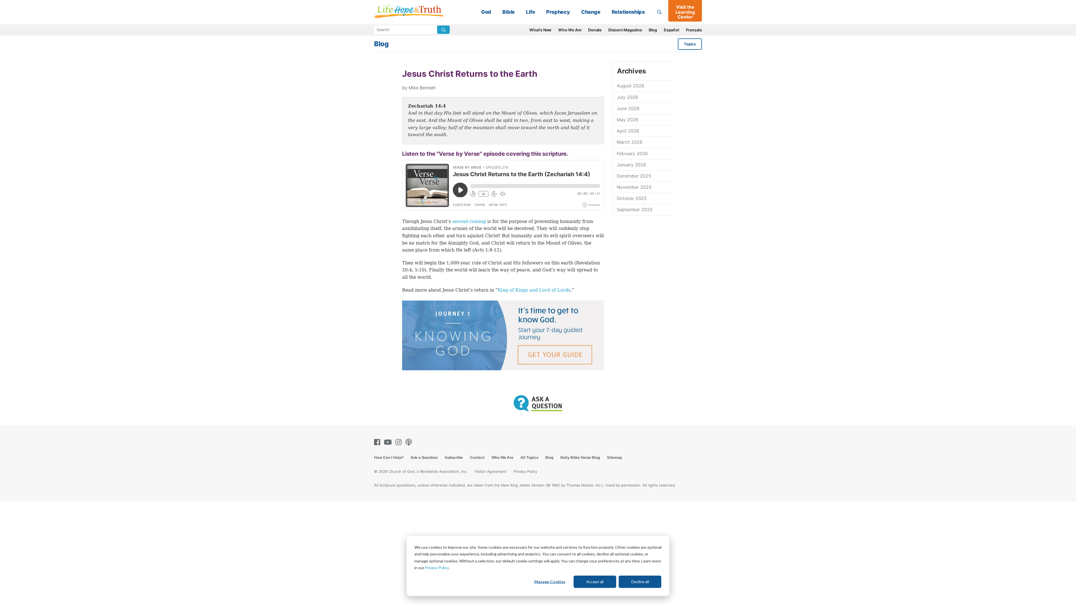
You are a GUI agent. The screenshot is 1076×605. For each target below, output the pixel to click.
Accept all (595, 581)
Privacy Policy (437, 567)
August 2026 (630, 86)
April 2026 (628, 131)
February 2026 (632, 153)
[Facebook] (378, 442)
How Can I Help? (389, 457)
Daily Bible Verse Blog (580, 457)
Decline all (640, 581)
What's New (540, 29)
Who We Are (569, 29)
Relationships (628, 12)
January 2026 (631, 164)
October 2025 (632, 198)
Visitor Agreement (491, 471)
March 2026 (630, 142)
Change (590, 12)
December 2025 (634, 176)
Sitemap (614, 457)
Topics (690, 44)
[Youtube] (389, 442)
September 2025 (635, 209)
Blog (653, 29)
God (486, 12)
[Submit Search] (443, 29)
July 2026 (627, 97)
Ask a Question (424, 457)
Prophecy (558, 12)
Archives (631, 71)
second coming (469, 221)
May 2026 (627, 119)
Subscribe (454, 457)
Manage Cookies (549, 581)
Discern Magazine (625, 29)
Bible (508, 12)
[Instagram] (399, 442)
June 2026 (628, 108)
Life (530, 12)
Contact (477, 457)
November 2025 (634, 187)
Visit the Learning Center (685, 12)
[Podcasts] (409, 442)
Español (671, 29)
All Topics (529, 457)
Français (694, 29)
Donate (595, 29)
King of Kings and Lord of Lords (534, 290)
